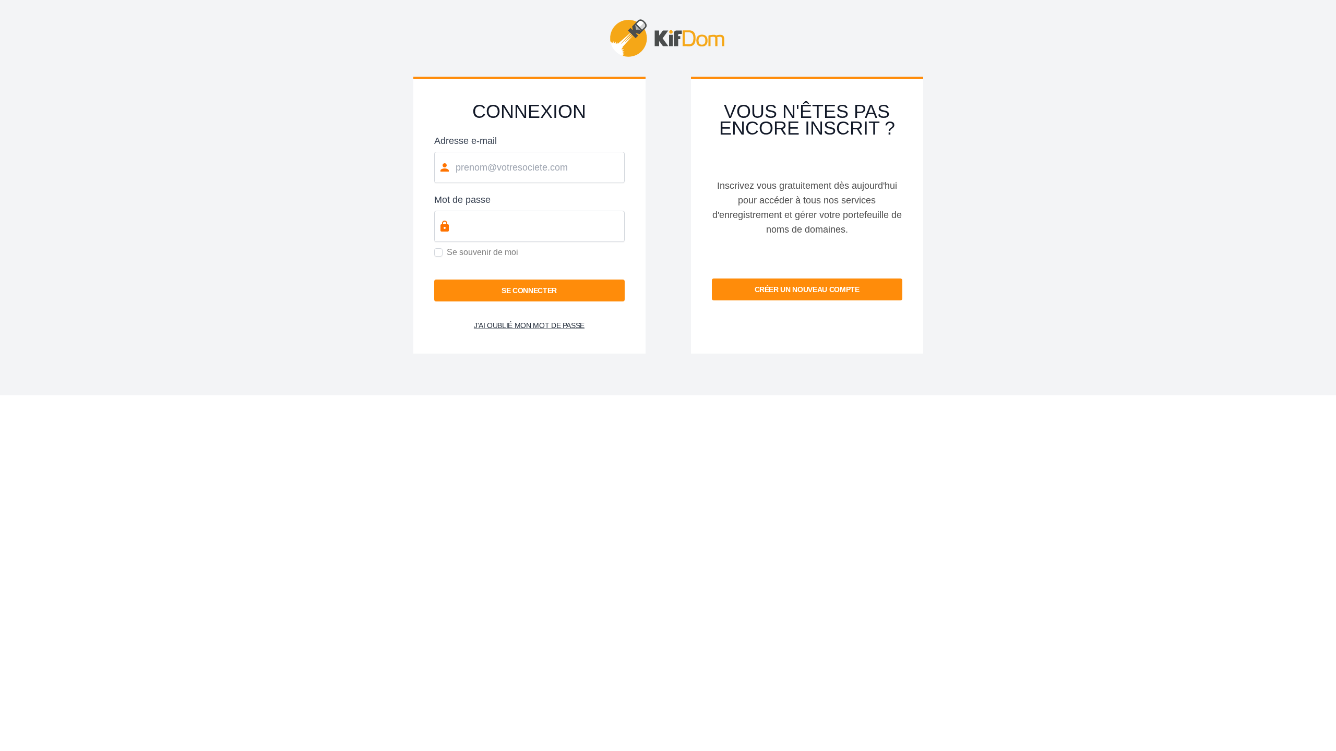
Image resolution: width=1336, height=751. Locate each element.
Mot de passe (462, 200)
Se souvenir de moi (482, 252)
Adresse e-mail (465, 141)
